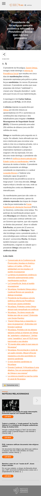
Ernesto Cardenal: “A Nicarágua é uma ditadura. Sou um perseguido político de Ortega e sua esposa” (23, 370)
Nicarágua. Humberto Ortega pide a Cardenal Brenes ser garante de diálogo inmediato (22, 292)
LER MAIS (8, 416)
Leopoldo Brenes (10, 173)
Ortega (6, 110)
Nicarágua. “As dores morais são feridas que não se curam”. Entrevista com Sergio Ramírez (23, 315)
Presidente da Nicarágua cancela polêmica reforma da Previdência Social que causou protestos (21, 301)
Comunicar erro (11, 385)
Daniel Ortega (31, 68)
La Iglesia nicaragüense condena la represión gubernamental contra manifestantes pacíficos (22, 277)
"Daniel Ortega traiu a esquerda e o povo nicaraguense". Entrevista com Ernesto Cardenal (22, 324)
